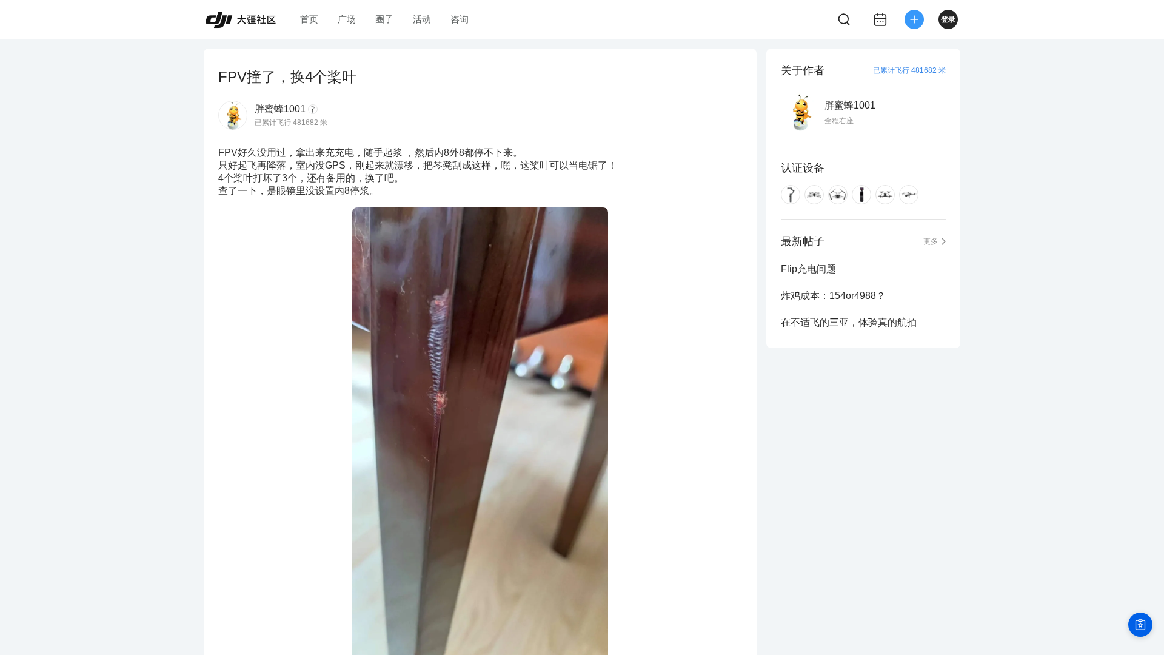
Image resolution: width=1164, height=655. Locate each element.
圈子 (384, 19)
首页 (309, 19)
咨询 (459, 19)
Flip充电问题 (808, 269)
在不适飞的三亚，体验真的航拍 (849, 322)
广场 (347, 19)
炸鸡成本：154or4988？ (833, 296)
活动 (422, 19)
